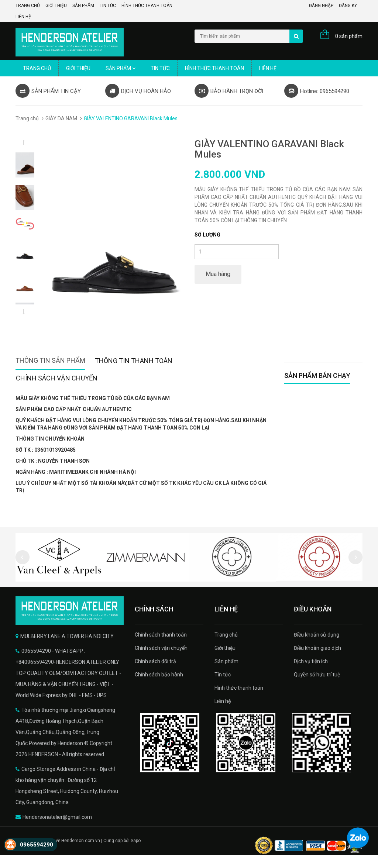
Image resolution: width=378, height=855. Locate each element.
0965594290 (36, 844)
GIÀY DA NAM (61, 118)
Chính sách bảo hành (159, 675)
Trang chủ (28, 5)
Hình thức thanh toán (146, 5)
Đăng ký (348, 5)
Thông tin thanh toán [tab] (133, 361)
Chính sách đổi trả (155, 661)
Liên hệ (23, 16)
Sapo (136, 840)
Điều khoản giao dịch (317, 648)
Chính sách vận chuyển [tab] (56, 378)
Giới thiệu (56, 5)
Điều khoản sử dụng (316, 635)
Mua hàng (218, 273)
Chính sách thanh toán (161, 635)
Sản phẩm (83, 5)
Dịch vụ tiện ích (311, 661)
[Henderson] (70, 610)
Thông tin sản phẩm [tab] (50, 360)
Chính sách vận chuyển (161, 648)
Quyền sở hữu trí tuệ (317, 675)
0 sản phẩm (348, 36)
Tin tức (108, 5)
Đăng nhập (321, 5)
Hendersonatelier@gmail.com (57, 817)
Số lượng (207, 235)
